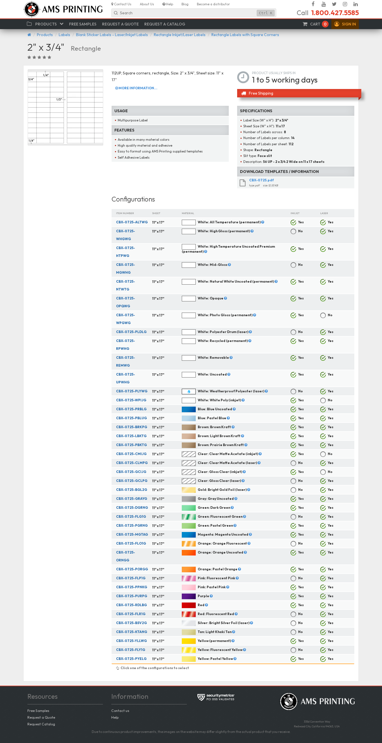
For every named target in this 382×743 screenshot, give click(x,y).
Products (45, 34)
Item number (125, 213)
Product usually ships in (274, 73)
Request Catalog (41, 724)
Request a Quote (41, 717)
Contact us (120, 710)
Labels (64, 34)
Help (115, 717)
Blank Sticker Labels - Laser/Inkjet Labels (112, 34)
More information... (137, 88)
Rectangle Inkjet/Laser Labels (180, 34)
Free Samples (38, 710)
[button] (345, 24)
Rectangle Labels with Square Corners (245, 34)
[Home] (29, 34)
